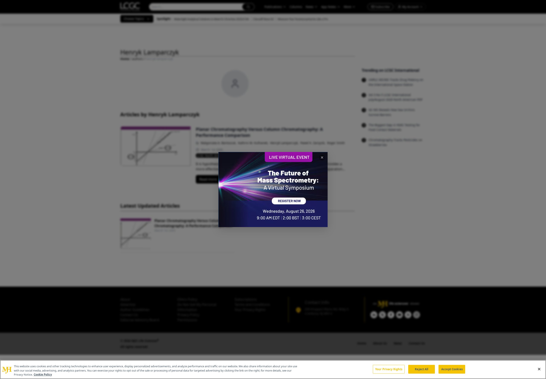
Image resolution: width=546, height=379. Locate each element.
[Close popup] (322, 157)
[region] (273, 369)
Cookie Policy (43, 374)
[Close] (539, 369)
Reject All (421, 369)
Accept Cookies (452, 369)
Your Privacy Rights (388, 369)
